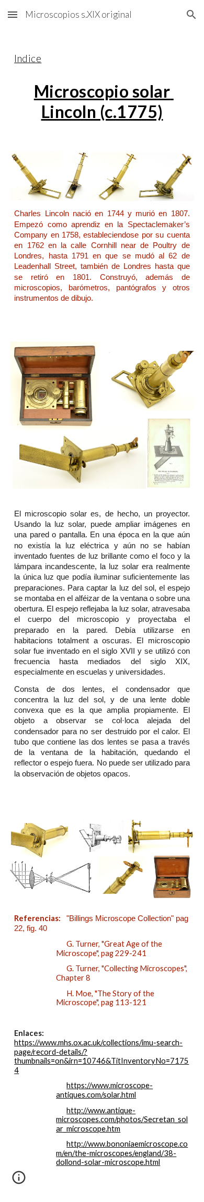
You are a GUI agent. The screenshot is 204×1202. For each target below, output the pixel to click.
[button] (12, 14)
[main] (102, 84)
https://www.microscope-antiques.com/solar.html (104, 1090)
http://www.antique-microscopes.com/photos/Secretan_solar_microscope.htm (122, 1119)
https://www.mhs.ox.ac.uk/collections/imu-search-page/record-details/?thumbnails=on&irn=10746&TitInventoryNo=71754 (101, 1056)
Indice (27, 58)
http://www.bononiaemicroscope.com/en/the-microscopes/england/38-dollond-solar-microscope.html (122, 1152)
